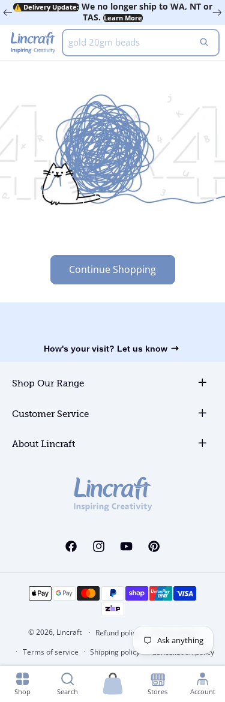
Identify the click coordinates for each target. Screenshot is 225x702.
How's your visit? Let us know (105, 348)
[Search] (204, 42)
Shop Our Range (48, 384)
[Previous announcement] (8, 12)
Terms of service (51, 651)
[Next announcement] (217, 12)
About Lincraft (43, 444)
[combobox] (140, 42)
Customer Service (50, 414)
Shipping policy (115, 651)
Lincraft (69, 632)
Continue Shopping (112, 269)
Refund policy (117, 632)
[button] (112, 684)
